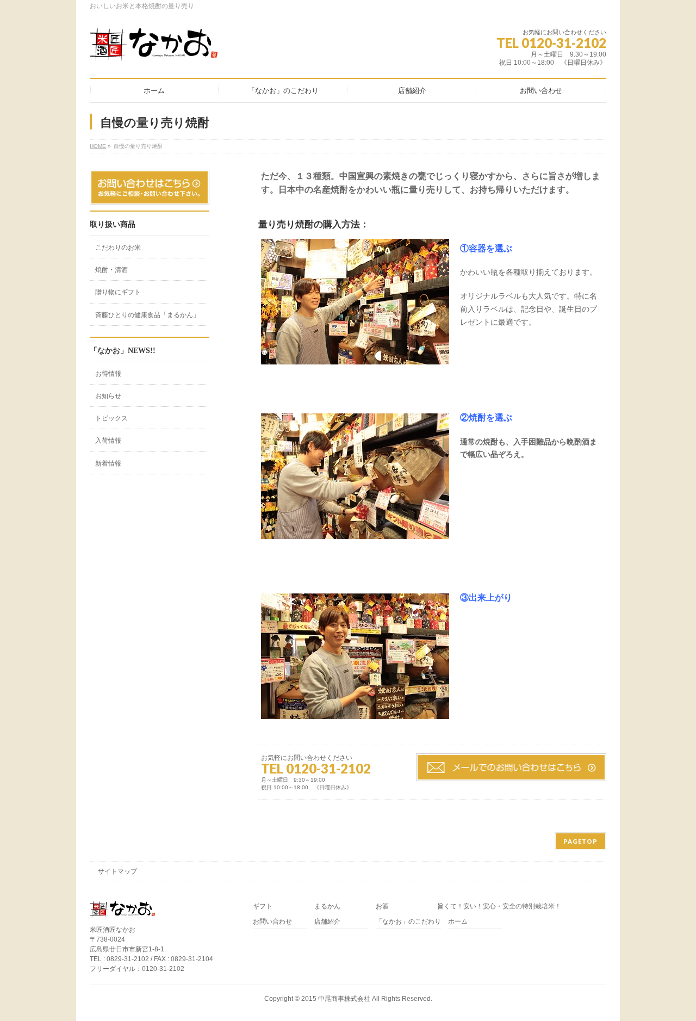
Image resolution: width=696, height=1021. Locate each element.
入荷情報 (108, 440)
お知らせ (108, 396)
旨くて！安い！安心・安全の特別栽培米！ (499, 906)
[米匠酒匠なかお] (153, 48)
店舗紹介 (327, 921)
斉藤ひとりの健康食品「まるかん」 (147, 315)
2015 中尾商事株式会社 (335, 999)
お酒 (382, 906)
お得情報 (108, 374)
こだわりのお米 (118, 247)
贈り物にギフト (118, 292)
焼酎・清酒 (111, 270)
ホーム (458, 921)
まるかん (327, 906)
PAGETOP (580, 841)
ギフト (262, 906)
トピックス (111, 418)
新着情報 (108, 463)
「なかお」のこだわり (408, 921)
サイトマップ (117, 871)
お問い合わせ (272, 921)
